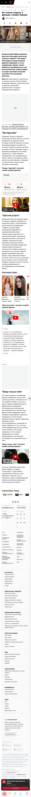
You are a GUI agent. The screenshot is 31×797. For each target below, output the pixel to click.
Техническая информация (20, 544)
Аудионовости (8, 583)
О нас (3, 532)
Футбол (7, 704)
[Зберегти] (26, 23)
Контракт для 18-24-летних (12, 621)
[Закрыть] (27, 781)
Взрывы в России (9, 604)
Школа (6, 675)
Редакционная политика (5, 538)
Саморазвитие (9, 679)
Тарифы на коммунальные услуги (14, 642)
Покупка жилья (9, 691)
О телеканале (5, 541)
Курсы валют (8, 637)
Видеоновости (9, 581)
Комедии (7, 661)
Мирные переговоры (10, 598)
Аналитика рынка (9, 689)
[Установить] (15, 784)
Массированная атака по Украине (14, 602)
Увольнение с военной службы (13, 614)
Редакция (4, 535)
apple (18, 745)
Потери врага (8, 607)
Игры (18, 562)
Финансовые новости (10, 640)
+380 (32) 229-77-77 (11, 772)
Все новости (9, 572)
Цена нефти (8, 635)
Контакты (19, 547)
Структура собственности (20, 553)
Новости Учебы (10, 669)
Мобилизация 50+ (9, 617)
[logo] (11, 2)
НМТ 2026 (7, 677)
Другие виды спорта (10, 710)
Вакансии (19, 550)
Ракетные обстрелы (10, 593)
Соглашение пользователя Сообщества (20, 536)
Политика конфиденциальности (7, 553)
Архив (18, 556)
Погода (7, 585)
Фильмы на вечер (9, 658)
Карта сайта (20, 559)
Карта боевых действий (11, 595)
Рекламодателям (6, 547)
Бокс (6, 701)
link (17, 514)
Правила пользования (7, 549)
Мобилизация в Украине (12, 612)
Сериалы (7, 663)
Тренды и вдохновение (11, 694)
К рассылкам (10, 734)
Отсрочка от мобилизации (12, 623)
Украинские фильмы (10, 656)
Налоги (7, 644)
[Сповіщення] (29, 2)
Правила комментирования (21, 540)
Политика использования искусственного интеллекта (6, 558)
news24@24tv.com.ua (8, 507)
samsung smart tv (18, 749)
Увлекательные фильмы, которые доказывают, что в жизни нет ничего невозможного (15, 126)
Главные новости (9, 574)
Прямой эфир (8, 579)
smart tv (7, 749)
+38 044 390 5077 (21, 507)
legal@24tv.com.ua (21, 774)
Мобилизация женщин (11, 619)
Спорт (7, 699)
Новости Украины (9, 576)
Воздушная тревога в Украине (13, 600)
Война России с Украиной (13, 591)
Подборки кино (10, 7)
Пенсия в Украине (10, 646)
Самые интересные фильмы (12, 654)
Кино (3, 7)
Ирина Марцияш (10, 18)
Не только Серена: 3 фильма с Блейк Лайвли (22, 7)
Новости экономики (11, 633)
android (7, 745)
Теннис (7, 706)
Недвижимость (9, 687)
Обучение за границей (11, 681)
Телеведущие (5, 544)
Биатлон (7, 708)
